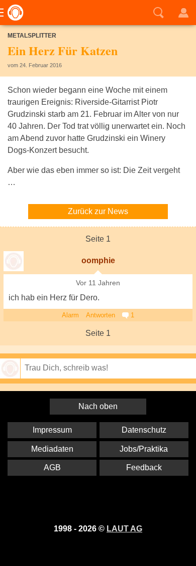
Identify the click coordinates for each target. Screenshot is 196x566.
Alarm (70, 315)
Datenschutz (144, 430)
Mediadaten (52, 449)
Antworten (100, 315)
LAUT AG (124, 528)
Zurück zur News (98, 211)
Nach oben (98, 406)
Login (183, 12)
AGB (52, 467)
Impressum (52, 430)
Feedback (144, 467)
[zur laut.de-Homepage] (12, 12)
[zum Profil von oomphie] (14, 261)
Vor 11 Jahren (98, 283)
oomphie (98, 260)
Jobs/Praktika (144, 449)
